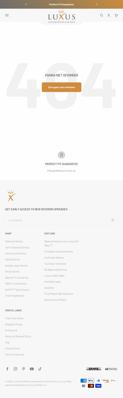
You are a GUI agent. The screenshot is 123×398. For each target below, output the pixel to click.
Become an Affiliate (55, 299)
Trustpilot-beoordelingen (58, 251)
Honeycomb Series (15, 253)
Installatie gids (52, 281)
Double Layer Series (16, 265)
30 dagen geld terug (55, 269)
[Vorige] (26, 4)
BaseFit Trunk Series (16, 277)
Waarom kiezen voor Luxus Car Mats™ (61, 243)
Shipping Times (13, 324)
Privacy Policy (12, 348)
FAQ (7, 342)
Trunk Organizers (14, 295)
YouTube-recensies (55, 263)
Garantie (49, 287)
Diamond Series (14, 241)
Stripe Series (12, 271)
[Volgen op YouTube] (32, 369)
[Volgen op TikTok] (40, 369)
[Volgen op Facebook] (7, 369)
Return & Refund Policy (18, 336)
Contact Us (11, 330)
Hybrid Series (12, 259)
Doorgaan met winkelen (61, 87)
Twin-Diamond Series (17, 247)
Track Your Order (14, 318)
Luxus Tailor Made (54, 275)
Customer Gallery (54, 257)
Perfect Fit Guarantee (61, 4)
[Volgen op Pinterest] (23, 369)
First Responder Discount (58, 293)
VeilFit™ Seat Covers (17, 289)
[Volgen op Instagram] (15, 369)
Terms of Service (14, 354)
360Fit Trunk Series (16, 283)
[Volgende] (97, 4)
